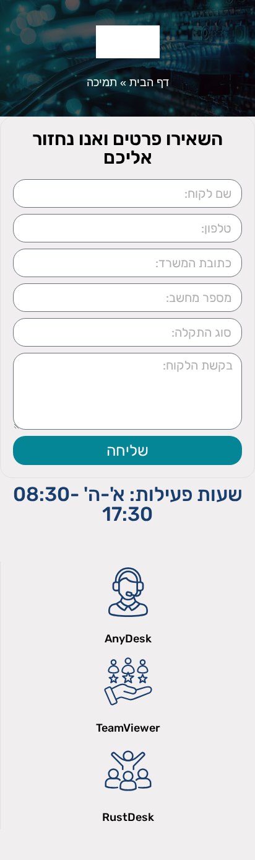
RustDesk (128, 817)
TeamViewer (128, 728)
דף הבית (149, 82)
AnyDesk (128, 638)
